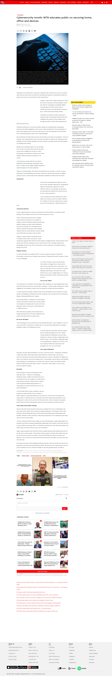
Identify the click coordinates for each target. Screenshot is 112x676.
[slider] (35, 484)
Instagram (72, 656)
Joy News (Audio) (54, 662)
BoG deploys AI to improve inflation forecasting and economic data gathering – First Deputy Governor (82, 254)
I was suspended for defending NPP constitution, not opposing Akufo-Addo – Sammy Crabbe (82, 286)
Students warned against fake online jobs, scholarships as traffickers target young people (38, 605)
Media (79, 2)
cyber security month (36, 455)
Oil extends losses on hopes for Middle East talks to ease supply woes (82, 273)
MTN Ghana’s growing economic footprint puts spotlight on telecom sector (35, 600)
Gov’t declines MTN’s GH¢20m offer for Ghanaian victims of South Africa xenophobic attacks (82, 165)
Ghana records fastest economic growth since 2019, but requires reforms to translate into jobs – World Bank (82, 261)
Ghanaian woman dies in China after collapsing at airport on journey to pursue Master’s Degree (82, 133)
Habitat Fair (92, 650)
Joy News (51, 647)
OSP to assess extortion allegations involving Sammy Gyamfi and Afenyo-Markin (82, 140)
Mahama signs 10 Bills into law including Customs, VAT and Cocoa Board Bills (82, 127)
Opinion (56, 2)
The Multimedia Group (15, 647)
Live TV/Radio (71, 2)
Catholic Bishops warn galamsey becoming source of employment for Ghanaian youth (81, 322)
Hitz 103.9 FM (33, 653)
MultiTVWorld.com (54, 656)
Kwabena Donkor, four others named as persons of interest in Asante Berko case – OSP (83, 120)
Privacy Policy (13, 659)
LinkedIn (71, 659)
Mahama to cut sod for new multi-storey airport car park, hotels (82, 146)
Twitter (71, 653)
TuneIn (63, 668)
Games (91, 647)
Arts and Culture (35, 2)
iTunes (73, 668)
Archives (91, 659)
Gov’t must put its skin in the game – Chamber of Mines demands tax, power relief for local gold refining (82, 279)
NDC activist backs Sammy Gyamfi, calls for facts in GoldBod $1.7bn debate (82, 303)
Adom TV (51, 650)
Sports (50, 2)
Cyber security (25, 455)
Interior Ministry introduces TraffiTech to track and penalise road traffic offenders (81, 151)
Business (44, 2)
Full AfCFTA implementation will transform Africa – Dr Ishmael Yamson (34, 608)
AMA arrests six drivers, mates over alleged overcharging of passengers (81, 298)
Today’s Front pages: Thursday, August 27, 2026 (83, 242)
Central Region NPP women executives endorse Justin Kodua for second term (82, 267)
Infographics (72, 662)
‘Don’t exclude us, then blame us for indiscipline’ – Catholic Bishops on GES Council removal (82, 310)
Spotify (83, 668)
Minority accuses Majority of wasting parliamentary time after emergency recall (83, 316)
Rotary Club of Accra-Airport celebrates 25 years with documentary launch (82, 248)
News (27, 2)
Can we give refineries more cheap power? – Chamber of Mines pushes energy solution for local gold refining (82, 329)
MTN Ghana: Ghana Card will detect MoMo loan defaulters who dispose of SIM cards (37, 611)
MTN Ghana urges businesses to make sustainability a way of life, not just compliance (37, 594)
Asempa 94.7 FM (33, 656)
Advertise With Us (14, 650)
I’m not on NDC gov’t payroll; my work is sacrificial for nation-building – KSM (83, 113)
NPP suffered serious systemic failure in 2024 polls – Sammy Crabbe (82, 292)
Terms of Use (12, 656)
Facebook (71, 650)
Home (22, 2)
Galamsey (92, 656)
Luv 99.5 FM (32, 659)
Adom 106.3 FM (33, 650)
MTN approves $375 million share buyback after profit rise (31, 592)
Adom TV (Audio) (54, 659)
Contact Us (12, 653)
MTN (44, 455)
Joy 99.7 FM (32, 647)
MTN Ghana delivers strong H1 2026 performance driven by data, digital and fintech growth (39, 603)
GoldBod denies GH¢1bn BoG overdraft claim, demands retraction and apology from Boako (83, 158)
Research (63, 2)
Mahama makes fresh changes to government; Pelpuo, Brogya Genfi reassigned (82, 106)
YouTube (71, 647)
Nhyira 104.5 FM (33, 662)
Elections (85, 2)
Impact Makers (93, 653)
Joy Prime (52, 653)
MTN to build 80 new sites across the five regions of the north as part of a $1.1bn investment (39, 597)
